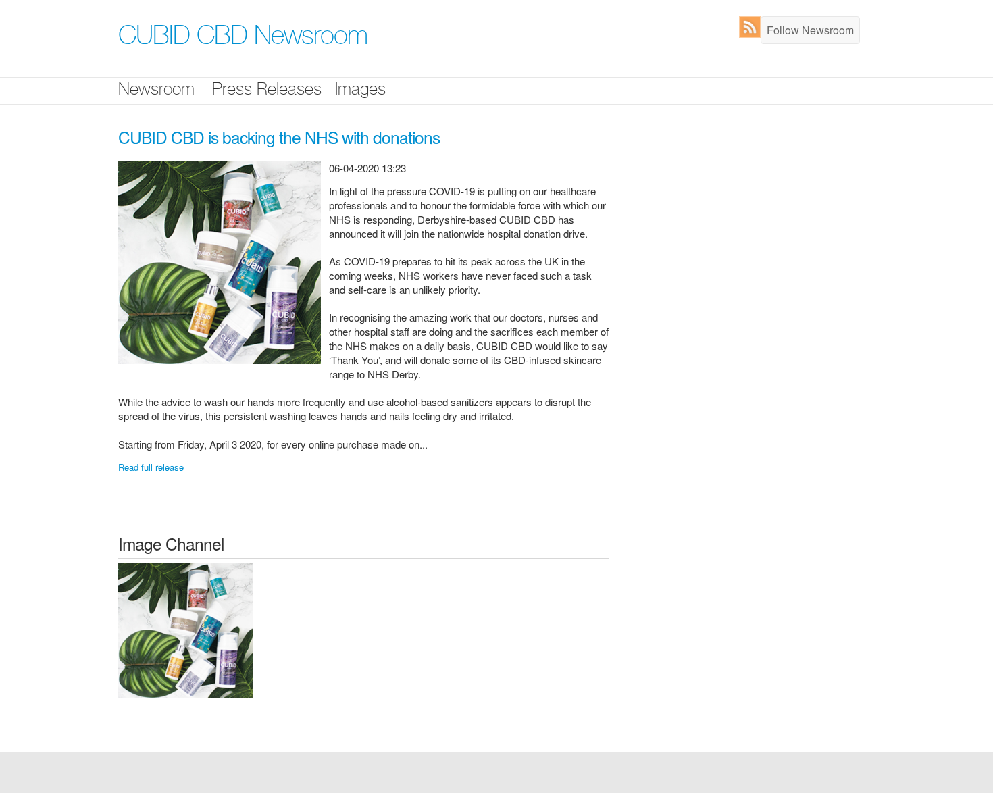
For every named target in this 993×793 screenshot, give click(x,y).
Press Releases (267, 90)
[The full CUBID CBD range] (185, 629)
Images (360, 90)
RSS (753, 27)
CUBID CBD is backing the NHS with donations (279, 137)
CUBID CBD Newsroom (242, 38)
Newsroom (156, 90)
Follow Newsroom (810, 30)
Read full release (151, 467)
